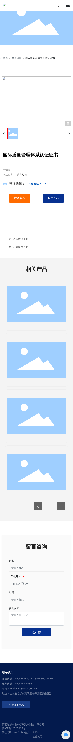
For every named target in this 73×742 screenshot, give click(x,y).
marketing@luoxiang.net (24, 688)
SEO (35, 732)
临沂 (26, 732)
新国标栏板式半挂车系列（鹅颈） (36, 418)
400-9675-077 (38, 184)
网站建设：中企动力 (12, 732)
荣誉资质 (17, 58)
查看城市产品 (16, 705)
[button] (38, 506)
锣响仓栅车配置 (36, 306)
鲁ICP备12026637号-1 (15, 728)
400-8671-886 (23, 683)
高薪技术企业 (20, 246)
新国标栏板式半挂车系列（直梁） (36, 474)
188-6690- (39, 678)
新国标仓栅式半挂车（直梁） (36, 362)
